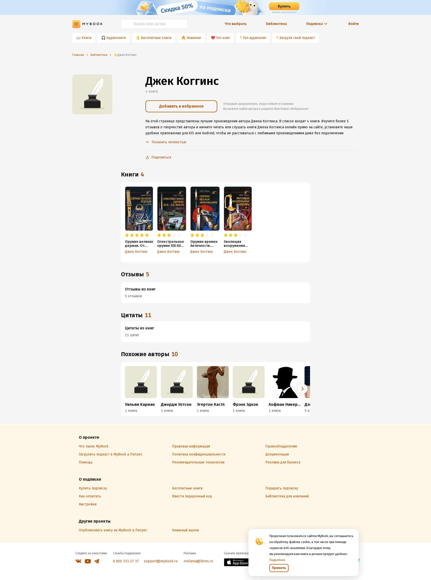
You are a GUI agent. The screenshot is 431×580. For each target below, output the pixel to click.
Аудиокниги (116, 38)
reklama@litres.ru (198, 561)
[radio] (127, 235)
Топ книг (223, 38)
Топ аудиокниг (254, 38)
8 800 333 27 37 (126, 561)
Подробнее (277, 560)
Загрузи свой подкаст (297, 38)
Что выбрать (236, 24)
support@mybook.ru (161, 561)
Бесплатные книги (156, 38)
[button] (303, 389)
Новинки (194, 38)
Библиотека (276, 24)
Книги (86, 38)
